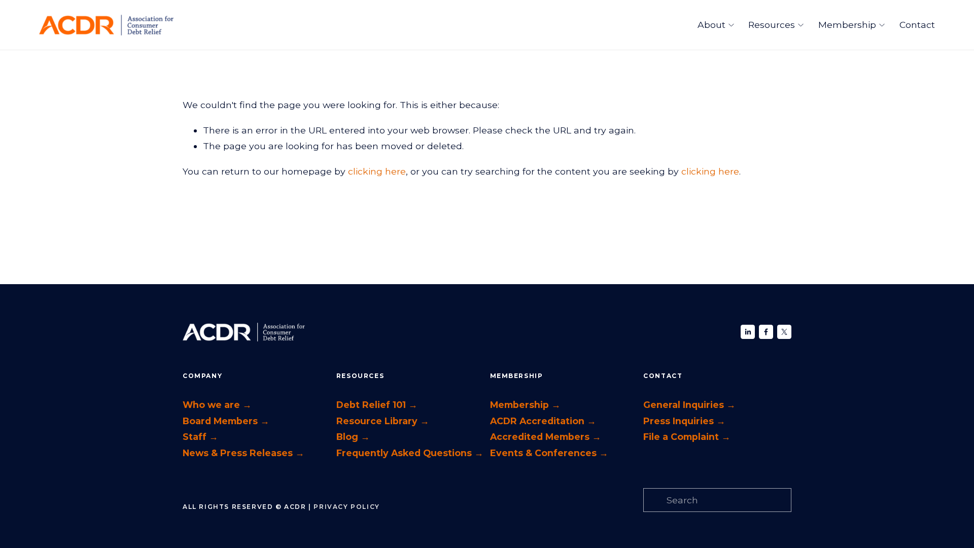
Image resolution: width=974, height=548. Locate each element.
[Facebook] (766, 332)
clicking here (377, 171)
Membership (847, 24)
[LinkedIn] (748, 332)
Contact (917, 24)
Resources (771, 24)
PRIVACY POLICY (346, 506)
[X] (784, 332)
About (711, 24)
